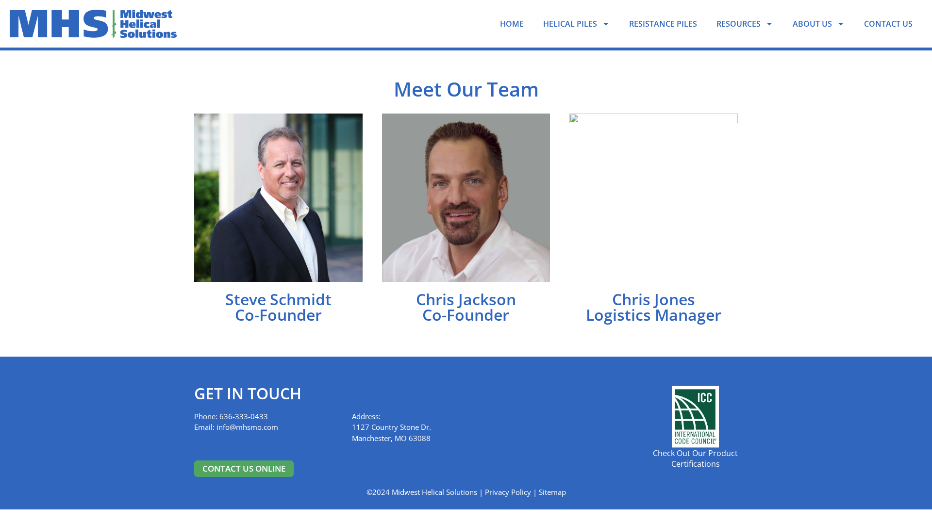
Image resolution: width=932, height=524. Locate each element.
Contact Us (888, 23)
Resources (738, 23)
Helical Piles (570, 23)
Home (512, 23)
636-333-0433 (242, 416)
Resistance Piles (663, 23)
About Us (812, 23)
